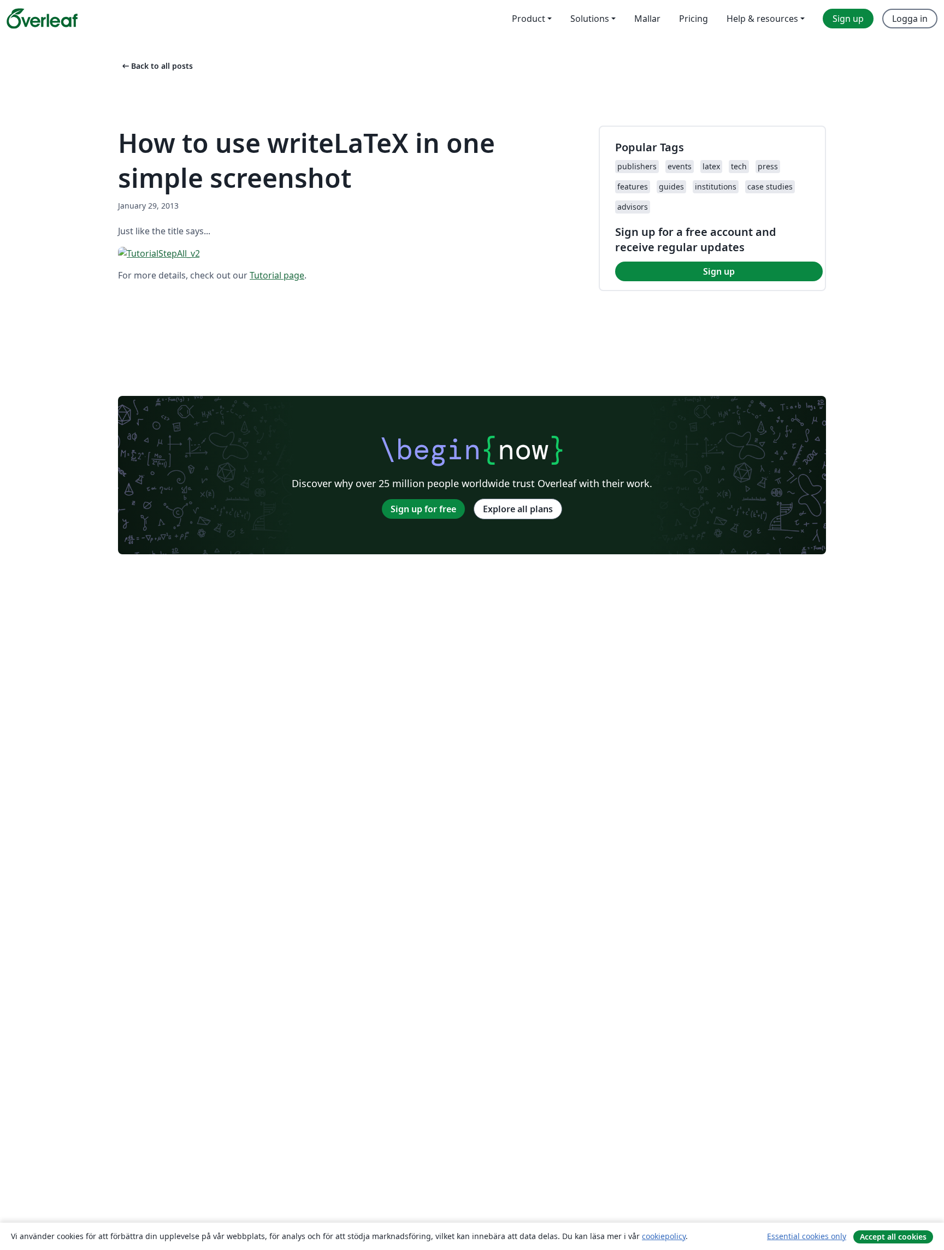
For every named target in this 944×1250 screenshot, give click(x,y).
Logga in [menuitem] (910, 19)
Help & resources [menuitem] (762, 19)
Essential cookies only (806, 1236)
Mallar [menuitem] (647, 19)
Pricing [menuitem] (693, 19)
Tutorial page (277, 275)
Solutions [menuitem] (589, 19)
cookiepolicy (664, 1236)
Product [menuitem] (528, 19)
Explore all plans (518, 509)
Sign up (719, 271)
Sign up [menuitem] (848, 19)
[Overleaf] (42, 18)
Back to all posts (156, 66)
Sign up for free (423, 509)
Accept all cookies (893, 1236)
